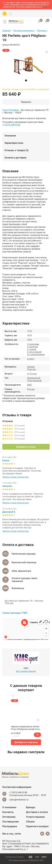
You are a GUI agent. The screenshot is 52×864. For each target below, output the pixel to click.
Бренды (30, 807)
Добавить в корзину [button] (26, 742)
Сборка (30, 821)
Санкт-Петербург (10, 110)
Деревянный (33, 377)
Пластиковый (34, 380)
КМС (29, 384)
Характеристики (13, 143)
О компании (9, 807)
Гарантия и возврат (37, 826)
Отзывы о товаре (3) (16, 150)
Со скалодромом (36, 354)
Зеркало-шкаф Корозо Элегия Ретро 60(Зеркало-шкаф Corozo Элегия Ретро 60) (26, 727)
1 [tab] (26, 80)
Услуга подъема (35, 816)
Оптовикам (8, 816)
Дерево (31, 366)
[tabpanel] (26, 65)
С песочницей (34, 351)
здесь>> (46, 7)
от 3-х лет (32, 373)
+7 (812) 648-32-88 (11, 124)
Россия (31, 389)
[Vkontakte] (42, 834)
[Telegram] (48, 834)
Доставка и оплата (37, 812)
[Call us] (5, 14)
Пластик (31, 369)
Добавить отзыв (26, 446)
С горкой (31, 349)
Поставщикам (10, 821)
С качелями (33, 344)
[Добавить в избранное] (46, 52)
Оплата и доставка (15, 157)
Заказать (26, 101)
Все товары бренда (26, 671)
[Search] (10, 14)
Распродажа (9, 826)
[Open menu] (5, 22)
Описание (10, 135)
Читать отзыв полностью (15, 477)
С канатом (32, 346)
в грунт (30, 358)
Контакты (8, 812)
